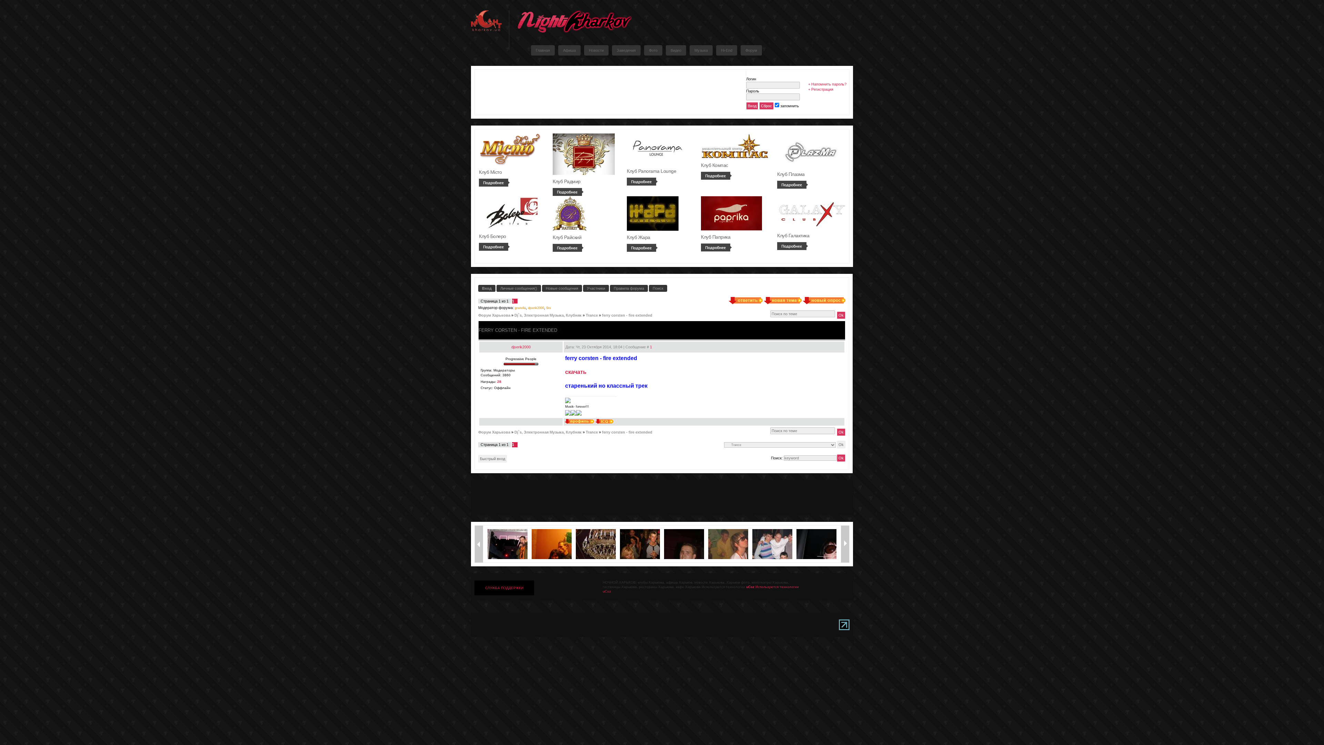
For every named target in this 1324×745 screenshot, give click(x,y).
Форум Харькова (494, 315)
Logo (574, 21)
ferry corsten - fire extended (627, 315)
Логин (751, 79)
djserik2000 (536, 308)
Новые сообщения (562, 288)
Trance (592, 315)
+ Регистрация (820, 89)
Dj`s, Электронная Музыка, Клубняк (548, 315)
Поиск (658, 288)
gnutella (520, 308)
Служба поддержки (504, 588)
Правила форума (629, 288)
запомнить (789, 106)
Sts (548, 308)
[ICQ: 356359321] (604, 421)
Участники (596, 288)
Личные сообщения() (518, 288)
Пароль (752, 91)
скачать (575, 372)
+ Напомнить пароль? (827, 84)
